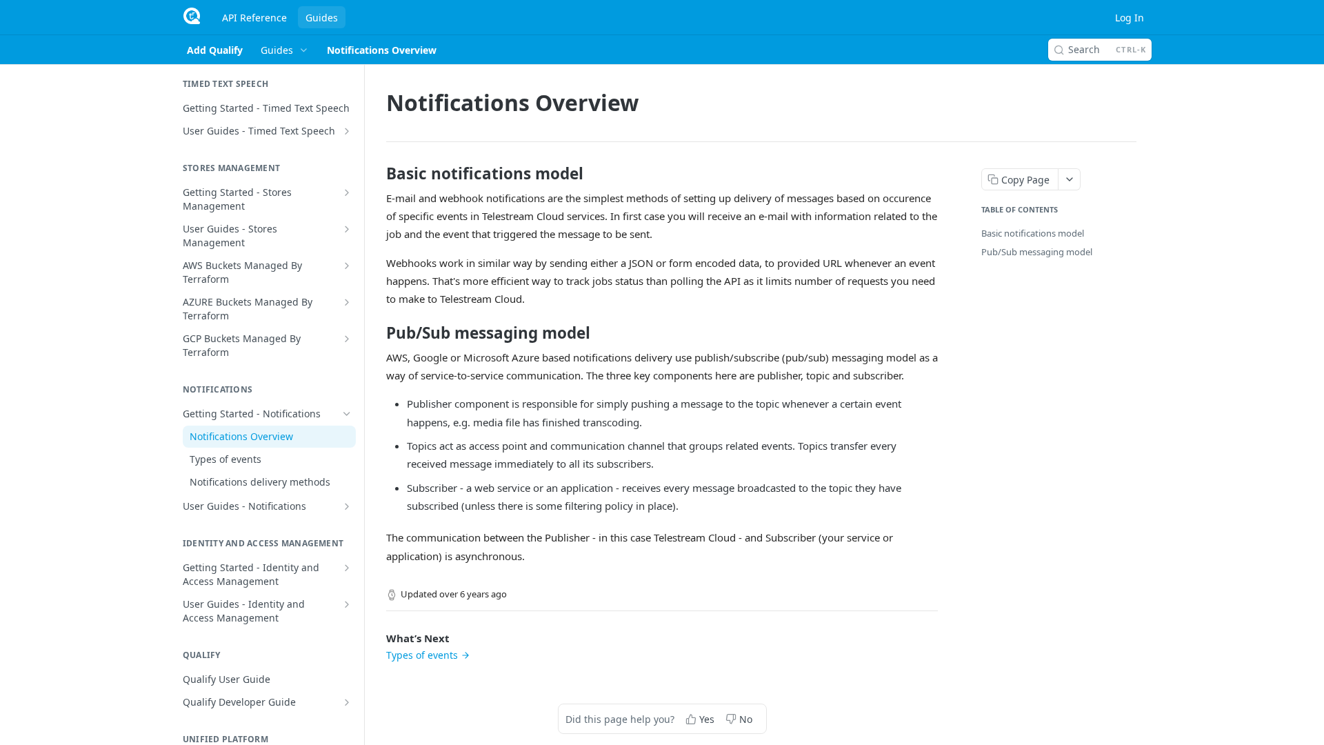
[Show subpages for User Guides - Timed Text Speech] (346, 131)
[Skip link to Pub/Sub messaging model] (377, 333)
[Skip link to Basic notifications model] (377, 174)
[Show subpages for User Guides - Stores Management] (346, 229)
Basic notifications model (1032, 233)
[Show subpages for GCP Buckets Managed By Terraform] (346, 338)
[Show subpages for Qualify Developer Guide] (346, 702)
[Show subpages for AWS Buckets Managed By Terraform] (346, 265)
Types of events (422, 655)
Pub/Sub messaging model (1036, 252)
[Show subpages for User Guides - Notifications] (346, 506)
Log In (1129, 17)
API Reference (254, 17)
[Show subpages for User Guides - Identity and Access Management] (346, 604)
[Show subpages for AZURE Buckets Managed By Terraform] (346, 302)
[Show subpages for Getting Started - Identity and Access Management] (346, 567)
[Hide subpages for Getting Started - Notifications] (346, 413)
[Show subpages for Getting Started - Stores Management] (346, 192)
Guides (321, 17)
